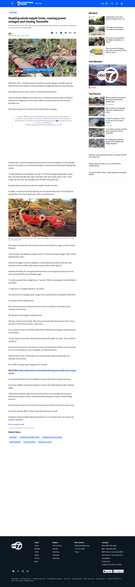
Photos (37, 558)
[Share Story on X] (56, 33)
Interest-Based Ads (77, 578)
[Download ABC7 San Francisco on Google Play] (118, 571)
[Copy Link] (74, 33)
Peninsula (56, 555)
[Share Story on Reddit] (61, 33)
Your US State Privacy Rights (54, 578)
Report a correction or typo (16, 424)
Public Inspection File (89, 578)
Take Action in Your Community (112, 555)
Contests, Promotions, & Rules (112, 564)
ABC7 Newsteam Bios (109, 549)
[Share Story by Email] (70, 33)
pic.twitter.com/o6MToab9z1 (43, 123)
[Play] (108, 75)
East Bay (55, 549)
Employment (106, 561)
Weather (37, 549)
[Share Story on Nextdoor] (65, 33)
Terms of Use (66, 578)
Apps (36, 561)
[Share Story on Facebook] (52, 33)
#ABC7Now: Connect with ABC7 (113, 552)
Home (37, 545)
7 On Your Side (79, 549)
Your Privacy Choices (25, 578)
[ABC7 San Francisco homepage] (24, 3)
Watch (37, 555)
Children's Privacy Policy (39, 578)
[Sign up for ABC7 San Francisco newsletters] (28, 571)
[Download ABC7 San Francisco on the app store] (108, 571)
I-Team (76, 552)
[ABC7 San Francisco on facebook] (13, 571)
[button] (12, 3)
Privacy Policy (15, 578)
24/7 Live (38, 3)
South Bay (56, 552)
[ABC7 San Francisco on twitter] (18, 571)
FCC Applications (100, 578)
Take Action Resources (81, 545)
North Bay (56, 558)
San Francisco (57, 545)
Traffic (37, 552)
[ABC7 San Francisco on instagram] (23, 571)
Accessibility (106, 558)
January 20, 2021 (56, 125)
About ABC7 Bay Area (109, 545)
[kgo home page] (16, 546)
